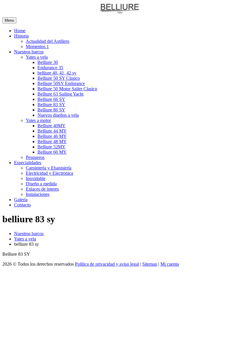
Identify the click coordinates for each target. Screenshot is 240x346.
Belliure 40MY (51, 125)
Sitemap (149, 264)
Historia (21, 35)
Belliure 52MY (51, 146)
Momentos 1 (37, 46)
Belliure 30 (47, 62)
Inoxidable (35, 178)
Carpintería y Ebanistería (48, 167)
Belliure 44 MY (52, 130)
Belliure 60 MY (52, 152)
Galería (21, 199)
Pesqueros (35, 157)
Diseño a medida (41, 183)
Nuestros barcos (29, 51)
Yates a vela (37, 57)
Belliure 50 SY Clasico (58, 78)
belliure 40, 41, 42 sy (56, 72)
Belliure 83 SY (51, 104)
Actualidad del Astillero (47, 41)
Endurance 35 (50, 67)
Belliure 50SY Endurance (61, 83)
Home (19, 30)
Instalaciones (37, 194)
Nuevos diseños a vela (58, 115)
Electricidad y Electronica (49, 173)
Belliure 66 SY (51, 99)
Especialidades (27, 162)
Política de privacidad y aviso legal (107, 264)
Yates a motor (38, 120)
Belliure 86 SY (51, 109)
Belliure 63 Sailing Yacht (60, 93)
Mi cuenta (169, 264)
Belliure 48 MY (52, 141)
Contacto (22, 204)
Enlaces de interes (42, 188)
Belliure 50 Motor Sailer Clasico (67, 88)
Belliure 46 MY (52, 136)
